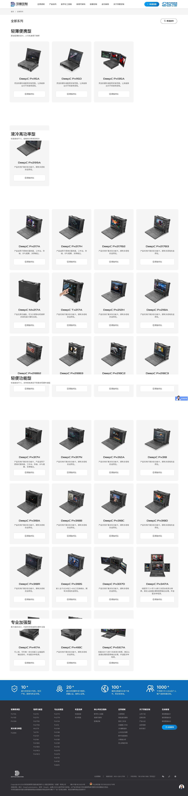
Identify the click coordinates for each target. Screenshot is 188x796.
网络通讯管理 (123, 717)
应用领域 (41, 4)
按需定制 (93, 4)
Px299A (13, 733)
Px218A (36, 739)
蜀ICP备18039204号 (77, 784)
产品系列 (52, 4)
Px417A (57, 758)
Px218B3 (36, 747)
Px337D (57, 750)
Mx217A (36, 728)
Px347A (57, 754)
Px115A (13, 714)
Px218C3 (36, 754)
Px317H (57, 714)
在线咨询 (171, 727)
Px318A (57, 728)
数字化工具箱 (66, 4)
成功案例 (105, 4)
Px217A (36, 714)
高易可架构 (80, 4)
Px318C (57, 736)
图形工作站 (122, 721)
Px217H (36, 717)
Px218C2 (36, 750)
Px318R (57, 743)
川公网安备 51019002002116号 (103, 784)
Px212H (36, 736)
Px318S (57, 747)
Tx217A (35, 732)
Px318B (57, 732)
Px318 (56, 725)
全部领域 (121, 714)
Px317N (57, 717)
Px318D (57, 739)
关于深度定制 (118, 4)
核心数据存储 (123, 743)
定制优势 (142, 717)
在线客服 (97, 776)
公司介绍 (142, 714)
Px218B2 (36, 743)
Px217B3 (36, 725)
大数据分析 (122, 739)
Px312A (57, 721)
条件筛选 (78, 717)
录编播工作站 (123, 725)
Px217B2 (36, 721)
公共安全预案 (123, 732)
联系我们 (142, 728)
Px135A (13, 721)
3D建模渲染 (122, 728)
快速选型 (153, 4)
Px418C (57, 761)
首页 (12, 12)
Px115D (13, 717)
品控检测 (142, 725)
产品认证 (142, 721)
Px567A (57, 765)
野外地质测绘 (123, 736)
